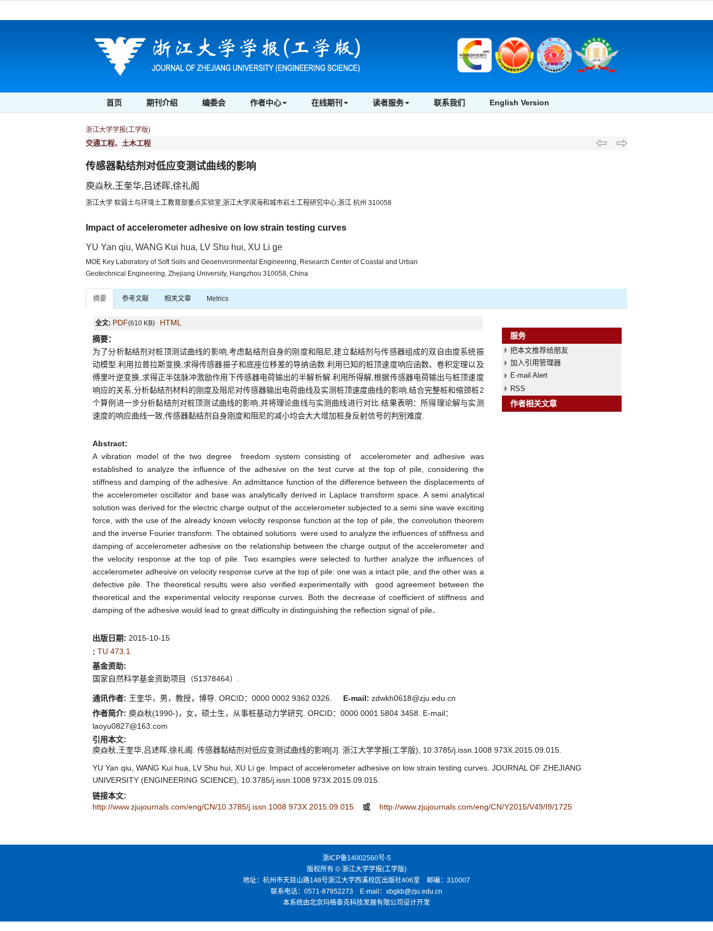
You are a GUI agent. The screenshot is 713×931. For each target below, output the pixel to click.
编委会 (214, 102)
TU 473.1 (113, 651)
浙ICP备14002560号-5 (357, 858)
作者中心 (265, 102)
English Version (519, 102)
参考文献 (135, 299)
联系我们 (449, 102)
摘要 (99, 299)
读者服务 (388, 102)
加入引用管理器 (535, 362)
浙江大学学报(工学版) (118, 130)
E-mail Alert (529, 375)
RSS (517, 388)
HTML (171, 322)
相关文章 (177, 299)
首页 (114, 102)
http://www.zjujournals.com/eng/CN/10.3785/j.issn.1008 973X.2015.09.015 (224, 806)
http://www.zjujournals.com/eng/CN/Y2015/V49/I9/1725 (475, 806)
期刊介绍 (162, 102)
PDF (120, 322)
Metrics (217, 299)
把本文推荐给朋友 (539, 350)
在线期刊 (327, 102)
